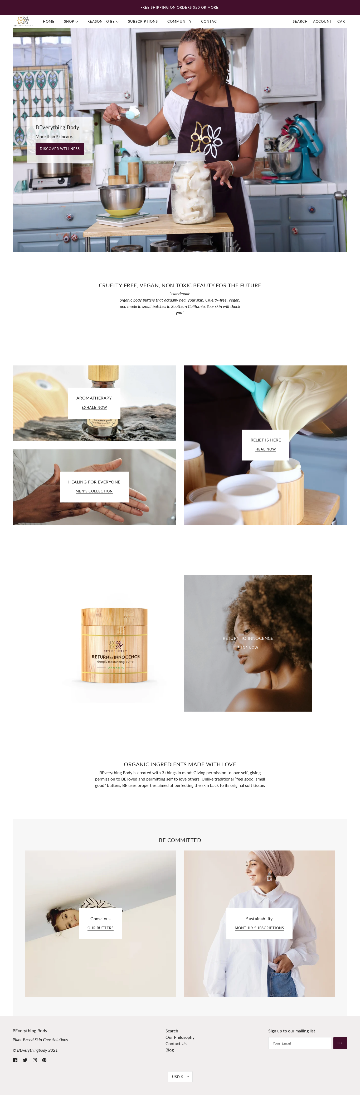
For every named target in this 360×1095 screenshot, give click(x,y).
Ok (340, 1043)
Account (322, 21)
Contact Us (176, 1043)
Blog (170, 1049)
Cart (342, 21)
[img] (15, 1059)
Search (300, 21)
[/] (23, 21)
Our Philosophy (180, 1037)
